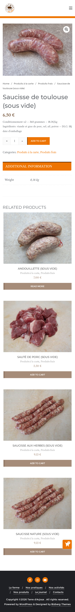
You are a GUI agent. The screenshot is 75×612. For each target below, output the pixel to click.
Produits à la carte (23, 83)
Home (6, 83)
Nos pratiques (34, 587)
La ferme (14, 587)
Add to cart (38, 141)
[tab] (36, 166)
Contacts (58, 592)
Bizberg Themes (61, 604)
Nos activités (56, 587)
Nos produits (21, 592)
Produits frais (45, 83)
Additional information (28, 166)
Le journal (41, 592)
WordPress (25, 604)
